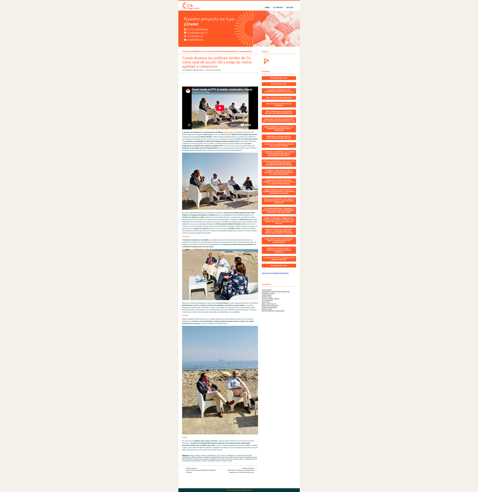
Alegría (192, 455)
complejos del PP (241, 455)
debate (193, 457)
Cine (218, 455)
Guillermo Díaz (267, 297)
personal (229, 459)
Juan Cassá (187, 51)
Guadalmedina (215, 457)
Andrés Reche (266, 295)
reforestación (196, 461)
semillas (218, 461)
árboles (197, 455)
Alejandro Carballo (268, 293)
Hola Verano (225, 457)
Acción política (267, 290)
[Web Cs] (266, 61)
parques (207, 459)
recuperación (186, 461)
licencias (254, 457)
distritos (199, 457)
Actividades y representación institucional (276, 292)
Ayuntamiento (211, 455)
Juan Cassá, (228, 132)
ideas (232, 457)
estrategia (206, 457)
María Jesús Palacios (269, 304)
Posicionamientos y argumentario (236, 51)
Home (267, 7)
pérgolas (214, 459)
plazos (241, 459)
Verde (230, 461)
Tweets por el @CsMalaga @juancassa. (275, 273)
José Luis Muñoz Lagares (270, 299)
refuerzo (204, 461)
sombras (224, 461)
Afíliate (290, 7)
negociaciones (199, 459)
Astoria (203, 455)
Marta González (187, 459)
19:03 (219, 70)
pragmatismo (249, 459)
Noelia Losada (267, 309)
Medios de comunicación (206, 51)
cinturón (223, 455)
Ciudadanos (231, 455)
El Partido (278, 7)
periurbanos (221, 459)
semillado (211, 461)
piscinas (236, 459)
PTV (255, 459)
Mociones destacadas (269, 307)
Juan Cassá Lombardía (242, 457)
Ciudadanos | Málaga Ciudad (242, 490)
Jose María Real (267, 300)
